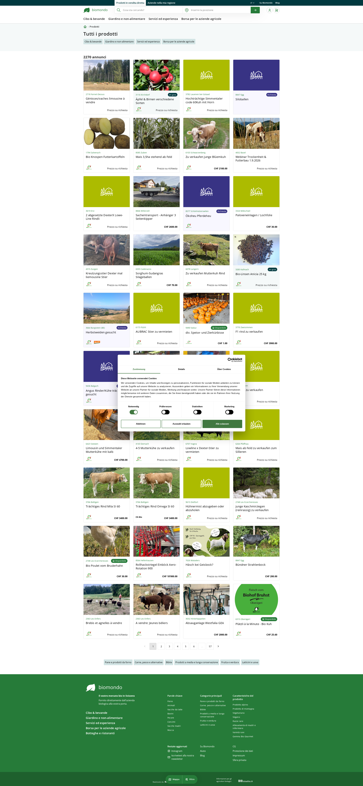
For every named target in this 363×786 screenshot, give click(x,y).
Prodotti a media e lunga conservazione (196, 662)
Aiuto (203, 751)
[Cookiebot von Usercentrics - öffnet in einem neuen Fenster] (229, 360)
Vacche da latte (174, 709)
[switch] (166, 412)
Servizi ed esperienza (100, 723)
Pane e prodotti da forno (118, 662)
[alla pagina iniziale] (95, 10)
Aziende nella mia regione (161, 2)
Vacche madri (174, 726)
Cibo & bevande (96, 713)
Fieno (170, 701)
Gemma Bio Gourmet (243, 736)
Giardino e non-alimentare (104, 718)
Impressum (239, 755)
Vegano (236, 717)
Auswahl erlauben (181, 424)
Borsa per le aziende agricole (106, 728)
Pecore (170, 717)
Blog (277, 2)
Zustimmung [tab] (139, 369)
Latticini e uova (250, 662)
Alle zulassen (222, 424)
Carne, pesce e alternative (148, 662)
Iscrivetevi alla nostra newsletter (182, 757)
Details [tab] (181, 369)
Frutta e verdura (230, 662)
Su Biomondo (266, 2)
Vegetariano (238, 713)
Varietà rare (238, 732)
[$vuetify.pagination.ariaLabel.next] (218, 646)
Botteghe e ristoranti (100, 733)
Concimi (171, 721)
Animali (171, 705)
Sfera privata (239, 760)
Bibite (169, 662)
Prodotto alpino (240, 704)
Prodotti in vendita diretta (130, 2)
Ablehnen (140, 424)
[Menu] (270, 10)
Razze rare (238, 721)
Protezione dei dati (243, 751)
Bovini (170, 713)
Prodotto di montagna (243, 708)
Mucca (170, 730)
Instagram (176, 751)
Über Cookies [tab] (224, 369)
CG (234, 746)
